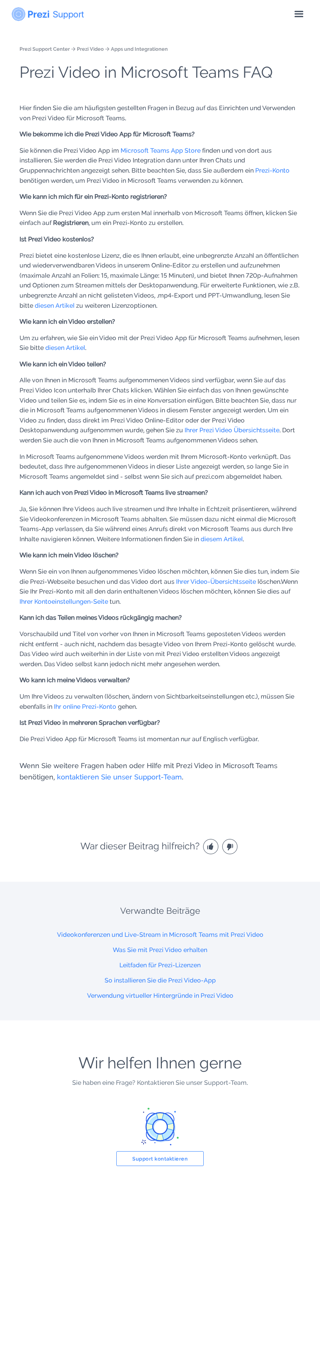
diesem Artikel (222, 539)
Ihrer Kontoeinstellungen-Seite (64, 601)
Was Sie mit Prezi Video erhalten (160, 950)
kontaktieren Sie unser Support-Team (119, 777)
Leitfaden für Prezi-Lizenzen (160, 965)
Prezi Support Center (45, 49)
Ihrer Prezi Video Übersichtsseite (232, 430)
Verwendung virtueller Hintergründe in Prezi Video (160, 995)
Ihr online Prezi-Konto (85, 706)
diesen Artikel (55, 305)
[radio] (211, 846)
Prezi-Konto (272, 170)
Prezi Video (90, 49)
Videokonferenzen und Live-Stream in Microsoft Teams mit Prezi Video (160, 934)
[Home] (48, 12)
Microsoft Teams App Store (161, 150)
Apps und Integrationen (139, 49)
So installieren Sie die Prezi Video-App (160, 980)
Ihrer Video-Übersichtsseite (216, 581)
